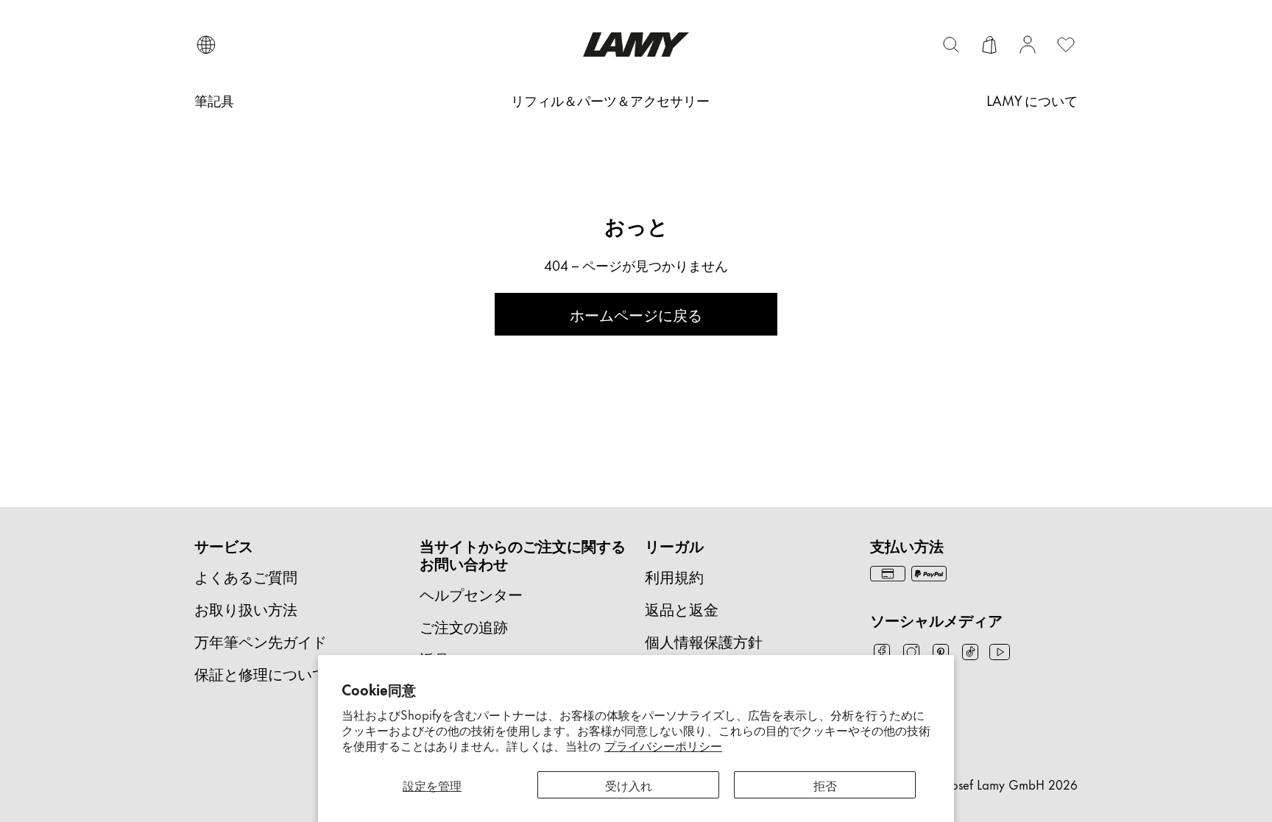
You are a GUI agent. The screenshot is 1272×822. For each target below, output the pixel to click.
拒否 (825, 784)
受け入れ (628, 784)
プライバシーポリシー (663, 744)
